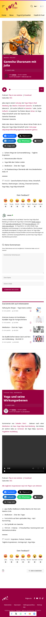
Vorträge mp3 (22, 542)
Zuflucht (5, 111)
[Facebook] (34, 598)
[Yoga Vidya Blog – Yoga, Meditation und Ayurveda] (5, 598)
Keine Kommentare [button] (36, 571)
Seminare (20, 429)
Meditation (6, 426)
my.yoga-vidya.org (30, 224)
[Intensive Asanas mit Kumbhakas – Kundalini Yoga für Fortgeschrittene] (38, 319)
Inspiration (14, 539)
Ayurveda (40, 429)
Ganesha (28, 108)
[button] (4, 6)
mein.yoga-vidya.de (8, 226)
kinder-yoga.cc (36, 222)
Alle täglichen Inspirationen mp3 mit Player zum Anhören (22, 486)
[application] (23, 89)
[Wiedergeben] (4, 89)
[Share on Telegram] (25, 613)
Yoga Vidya (5, 187)
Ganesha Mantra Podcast (19, 181)
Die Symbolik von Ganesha (13, 524)
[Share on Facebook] (12, 613)
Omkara (14, 75)
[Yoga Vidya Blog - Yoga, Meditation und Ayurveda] (11, 6)
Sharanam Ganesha (25, 106)
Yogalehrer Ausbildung (9, 431)
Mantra (6, 57)
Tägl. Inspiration (16, 392)
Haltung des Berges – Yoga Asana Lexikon (17, 308)
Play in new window (15, 95)
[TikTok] (42, 598)
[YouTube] (37, 598)
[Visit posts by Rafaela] (6, 411)
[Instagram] (40, 598)
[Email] (29, 613)
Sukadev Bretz (21, 423)
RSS (11, 98)
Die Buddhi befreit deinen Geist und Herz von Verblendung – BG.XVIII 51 (16, 338)
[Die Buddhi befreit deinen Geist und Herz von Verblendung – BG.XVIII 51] (38, 339)
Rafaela (14, 410)
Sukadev (28, 539)
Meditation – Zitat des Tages (14, 166)
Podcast (12, 57)
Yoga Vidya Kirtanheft (17, 187)
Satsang (18, 103)
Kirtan (33, 111)
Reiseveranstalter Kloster (13, 158)
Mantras (5, 184)
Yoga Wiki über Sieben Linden (14, 162)
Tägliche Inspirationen (9, 542)
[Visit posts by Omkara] (6, 76)
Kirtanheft (36, 181)
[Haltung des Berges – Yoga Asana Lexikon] (38, 310)
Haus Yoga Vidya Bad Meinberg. (24, 426)
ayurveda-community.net (13, 224)
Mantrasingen (13, 184)
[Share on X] (16, 613)
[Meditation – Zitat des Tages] (38, 329)
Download (27, 95)
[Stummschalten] (41, 89)
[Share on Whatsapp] (21, 613)
